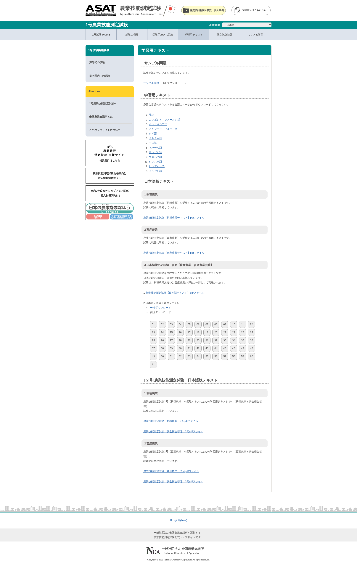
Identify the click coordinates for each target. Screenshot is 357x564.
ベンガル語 (155, 171)
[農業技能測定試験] (101, 13)
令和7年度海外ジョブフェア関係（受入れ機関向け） (110, 193)
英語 (151, 114)
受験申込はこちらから (254, 10)
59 (242, 356)
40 (180, 348)
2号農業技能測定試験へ (103, 103)
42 (198, 348)
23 (242, 332)
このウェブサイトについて (104, 129)
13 (153, 332)
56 (215, 356)
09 (224, 324)
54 (198, 356)
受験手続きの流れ (162, 34)
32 (215, 340)
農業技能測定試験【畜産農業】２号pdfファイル (171, 471)
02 (162, 324)
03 (171, 324)
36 (251, 340)
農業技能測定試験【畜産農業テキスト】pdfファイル (173, 252)
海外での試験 (97, 62)
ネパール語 (155, 147)
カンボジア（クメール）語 (164, 119)
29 (189, 340)
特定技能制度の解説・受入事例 (207, 10)
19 (206, 332)
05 (189, 324)
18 (198, 332)
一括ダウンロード (160, 307)
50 (162, 356)
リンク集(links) (178, 520)
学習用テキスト (194, 34)
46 (233, 348)
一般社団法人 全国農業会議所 (183, 549)
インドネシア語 (158, 124)
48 (251, 348)
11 (242, 324)
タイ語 (153, 133)
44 (215, 348)
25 (153, 340)
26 (162, 340)
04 (180, 324)
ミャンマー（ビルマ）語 (163, 128)
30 (198, 340)
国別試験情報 (224, 34)
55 (206, 356)
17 (189, 332)
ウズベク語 (155, 156)
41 (189, 348)
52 (180, 356)
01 (153, 324)
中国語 (153, 142)
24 (251, 332)
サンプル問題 (151, 82)
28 (180, 340)
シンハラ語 (155, 161)
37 (153, 348)
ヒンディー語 (157, 166)
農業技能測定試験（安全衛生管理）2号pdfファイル (173, 431)
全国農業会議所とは (101, 116)
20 (215, 332)
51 (171, 356)
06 (198, 324)
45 (224, 348)
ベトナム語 (155, 138)
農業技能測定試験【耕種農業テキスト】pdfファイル (173, 217)
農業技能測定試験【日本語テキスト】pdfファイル (175, 292)
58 (233, 356)
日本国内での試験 (99, 75)
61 (153, 364)
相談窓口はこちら (109, 160)
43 (206, 348)
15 (171, 332)
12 (251, 324)
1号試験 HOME (101, 34)
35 (242, 340)
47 (242, 348)
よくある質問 (255, 34)
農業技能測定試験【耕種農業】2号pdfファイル (170, 421)
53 (189, 356)
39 (171, 348)
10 (233, 324)
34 (233, 340)
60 (251, 356)
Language (214, 24)
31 (206, 340)
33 (224, 340)
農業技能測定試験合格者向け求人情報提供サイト (110, 175)
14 (162, 332)
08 (215, 324)
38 (162, 348)
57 (224, 356)
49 (153, 356)
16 (180, 332)
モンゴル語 (155, 152)
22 (233, 332)
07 (206, 324)
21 (224, 332)
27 (171, 340)
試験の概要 (132, 34)
